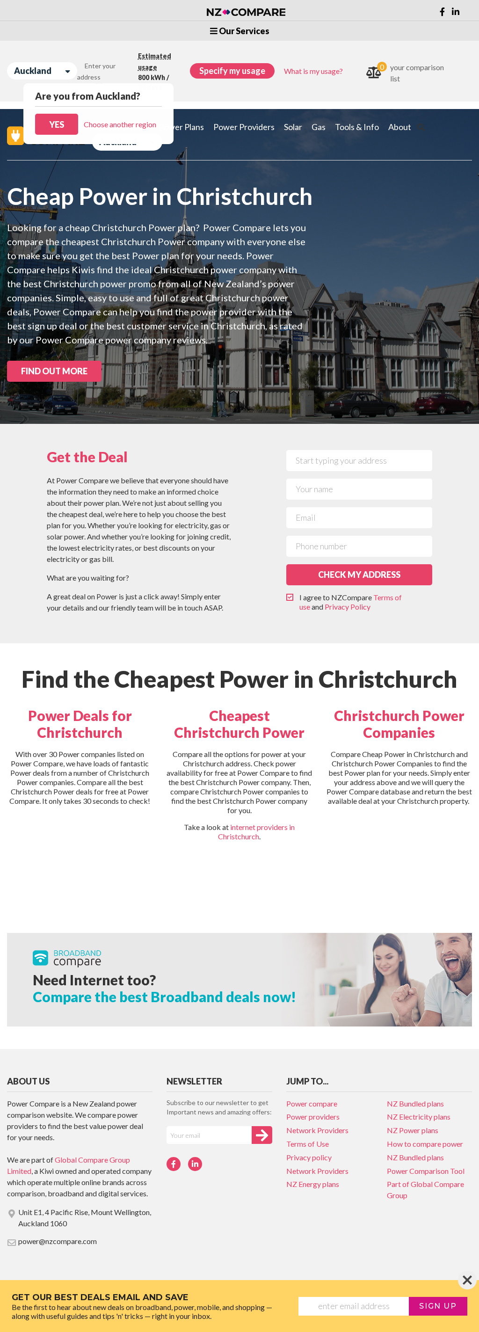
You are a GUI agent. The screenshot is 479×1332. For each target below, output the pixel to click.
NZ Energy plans (312, 1183)
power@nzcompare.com (57, 1241)
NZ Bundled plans (415, 1103)
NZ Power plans (412, 1130)
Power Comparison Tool (425, 1170)
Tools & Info (357, 127)
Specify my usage (232, 71)
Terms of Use (307, 1143)
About (399, 127)
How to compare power (425, 1143)
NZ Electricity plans (418, 1116)
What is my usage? (313, 70)
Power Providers (244, 127)
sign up (438, 1306)
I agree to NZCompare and (350, 602)
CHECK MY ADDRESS (359, 574)
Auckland (32, 71)
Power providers (313, 1116)
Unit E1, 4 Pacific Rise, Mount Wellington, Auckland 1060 (84, 1218)
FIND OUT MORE (54, 371)
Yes (56, 124)
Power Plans (181, 127)
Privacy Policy (347, 606)
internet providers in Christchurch (256, 831)
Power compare (311, 1103)
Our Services (243, 31)
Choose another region (120, 124)
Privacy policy (309, 1157)
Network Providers (317, 1130)
